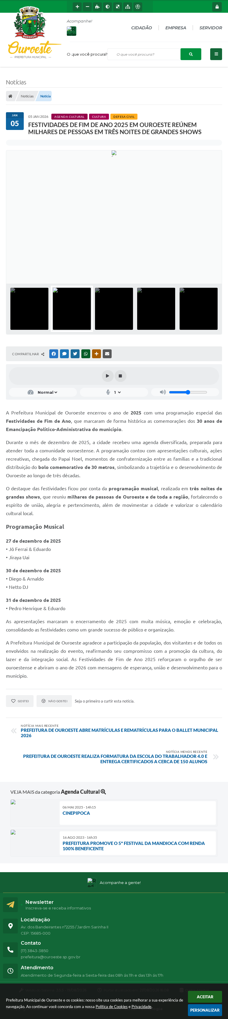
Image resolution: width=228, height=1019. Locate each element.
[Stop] (120, 376)
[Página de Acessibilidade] (137, 6)
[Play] (108, 376)
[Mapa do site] (127, 6)
